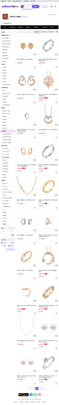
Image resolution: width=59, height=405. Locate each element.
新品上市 (45, 27)
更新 (40, 399)
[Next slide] (36, 45)
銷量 (57, 31)
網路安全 (33, 402)
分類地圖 (43, 402)
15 (40, 388)
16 (43, 388)
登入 (45, 6)
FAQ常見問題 (53, 27)
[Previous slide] (18, 45)
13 (33, 388)
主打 (4, 27)
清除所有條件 (11, 249)
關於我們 (21, 402)
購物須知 (27, 402)
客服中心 (16, 402)
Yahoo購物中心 (10, 6)
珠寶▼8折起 (37, 27)
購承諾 (55, 14)
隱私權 (38, 402)
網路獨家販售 (7, 23)
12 (30, 388)
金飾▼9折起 (29, 27)
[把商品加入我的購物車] (34, 67)
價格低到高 (44, 31)
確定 (13, 235)
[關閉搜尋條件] (25, 6)
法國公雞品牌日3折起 (27, 9)
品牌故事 (50, 14)
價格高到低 (51, 31)
